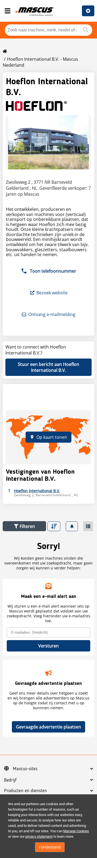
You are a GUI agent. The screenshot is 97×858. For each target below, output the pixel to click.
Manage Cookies (76, 831)
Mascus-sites (25, 768)
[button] (24, 526)
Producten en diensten (25, 790)
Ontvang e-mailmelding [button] (51, 314)
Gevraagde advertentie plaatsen (48, 727)
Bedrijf (10, 780)
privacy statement (39, 836)
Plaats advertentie (88, 10)
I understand (50, 847)
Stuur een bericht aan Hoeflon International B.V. (48, 367)
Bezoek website (52, 293)
